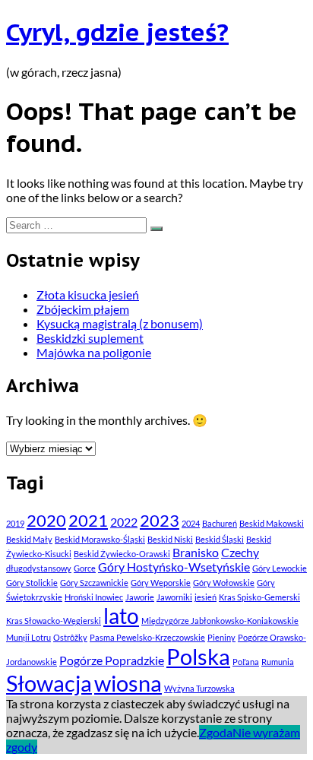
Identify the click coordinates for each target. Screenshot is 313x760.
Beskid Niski (170, 539)
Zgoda (215, 732)
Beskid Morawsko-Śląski (100, 539)
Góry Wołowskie (224, 582)
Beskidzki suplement (90, 338)
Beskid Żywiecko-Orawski (122, 554)
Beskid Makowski (271, 523)
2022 (124, 522)
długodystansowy (38, 568)
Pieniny (221, 637)
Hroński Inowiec (94, 597)
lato (121, 616)
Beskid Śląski (219, 539)
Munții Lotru (28, 637)
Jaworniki (174, 597)
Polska (198, 656)
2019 (15, 523)
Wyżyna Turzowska (199, 688)
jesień (205, 597)
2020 (46, 520)
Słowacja (49, 683)
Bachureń (219, 523)
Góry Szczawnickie (94, 582)
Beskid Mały (29, 539)
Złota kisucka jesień (87, 294)
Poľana (245, 662)
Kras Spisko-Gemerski (259, 597)
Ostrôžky (70, 637)
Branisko (195, 552)
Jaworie (139, 597)
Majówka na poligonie (93, 352)
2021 (88, 520)
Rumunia (277, 662)
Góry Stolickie (32, 582)
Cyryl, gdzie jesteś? (117, 32)
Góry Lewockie (279, 568)
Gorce (85, 568)
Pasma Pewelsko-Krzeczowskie (147, 637)
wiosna (128, 683)
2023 (159, 520)
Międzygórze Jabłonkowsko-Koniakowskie (220, 620)
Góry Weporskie (161, 582)
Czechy (240, 552)
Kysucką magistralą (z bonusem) (119, 323)
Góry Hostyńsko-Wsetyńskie (174, 566)
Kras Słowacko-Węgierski (53, 620)
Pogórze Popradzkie (111, 660)
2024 (191, 523)
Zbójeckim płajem (82, 309)
